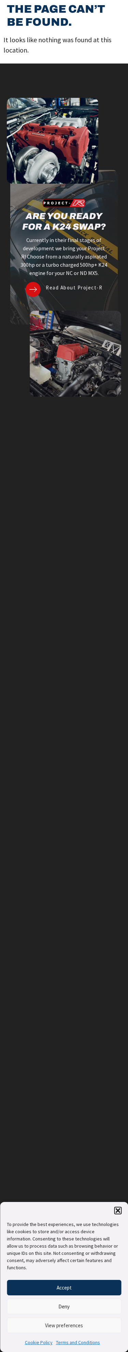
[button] (117, 1210)
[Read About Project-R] (33, 289)
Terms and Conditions (78, 1342)
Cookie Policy (39, 1342)
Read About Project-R (74, 287)
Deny (64, 1306)
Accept (64, 1287)
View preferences (64, 1325)
